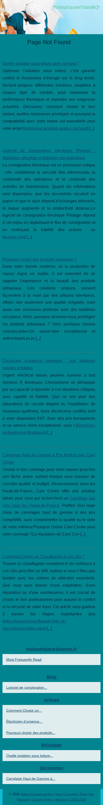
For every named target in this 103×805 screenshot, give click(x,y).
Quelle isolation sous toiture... (29, 756)
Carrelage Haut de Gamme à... (30, 779)
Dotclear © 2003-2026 (70, 800)
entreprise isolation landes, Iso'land (55, 128)
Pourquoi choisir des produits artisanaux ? (39, 259)
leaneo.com (14, 237)
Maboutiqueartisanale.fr (37, 794)
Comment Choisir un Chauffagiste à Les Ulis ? (43, 556)
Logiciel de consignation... (26, 687)
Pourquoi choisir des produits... (30, 733)
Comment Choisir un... (24, 710)
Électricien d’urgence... (24, 721)
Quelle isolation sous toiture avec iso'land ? (40, 63)
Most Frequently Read (24, 660)
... (91, 128)
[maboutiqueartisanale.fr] (51, 17)
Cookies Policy (43, 800)
